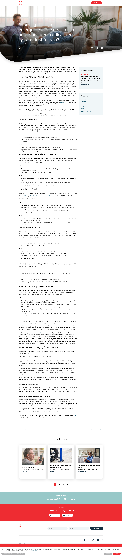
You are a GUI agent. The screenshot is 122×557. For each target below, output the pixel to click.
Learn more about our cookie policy (13, 553)
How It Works (40, 3)
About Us (81, 3)
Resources (72, 3)
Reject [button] (108, 553)
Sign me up (96, 528)
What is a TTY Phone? (28, 467)
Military (83, 106)
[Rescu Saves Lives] (23, 3)
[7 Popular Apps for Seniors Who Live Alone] (89, 455)
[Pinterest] (102, 540)
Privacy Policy (34, 550)
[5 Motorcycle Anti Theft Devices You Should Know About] (61, 455)
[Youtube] (98, 540)
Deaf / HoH (84, 99)
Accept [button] (116, 553)
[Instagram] (88, 540)
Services (57, 3)
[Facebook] (84, 540)
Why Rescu (63, 3)
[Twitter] (93, 540)
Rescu (62, 102)
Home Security (85, 104)
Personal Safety (86, 111)
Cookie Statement (23, 540)
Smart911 (21, 326)
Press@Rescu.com (66, 499)
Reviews (87, 3)
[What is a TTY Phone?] (33, 456)
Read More (84, 84)
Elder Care (84, 101)
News (82, 108)
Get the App (97, 2)
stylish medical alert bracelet (32, 195)
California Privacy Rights (36, 540)
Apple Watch (49, 3)
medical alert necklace (50, 195)
